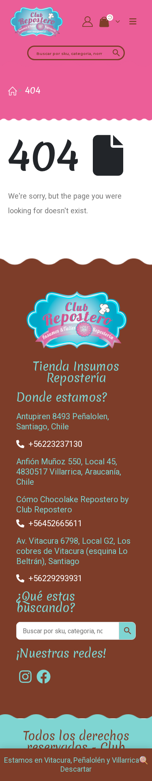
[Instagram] (25, 676)
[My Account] (87, 21)
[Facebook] (43, 676)
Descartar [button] (76, 769)
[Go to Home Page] (11, 90)
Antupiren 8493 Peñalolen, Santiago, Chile (62, 421)
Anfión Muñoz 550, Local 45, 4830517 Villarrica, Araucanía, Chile (68, 472)
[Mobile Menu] (133, 21)
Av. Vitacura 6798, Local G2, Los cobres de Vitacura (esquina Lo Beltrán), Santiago (73, 551)
